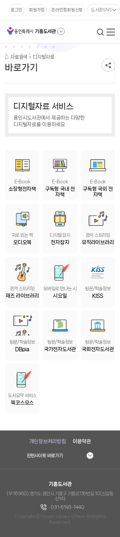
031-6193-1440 (67, 507)
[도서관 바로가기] (61, 31)
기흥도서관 (45, 31)
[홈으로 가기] (6, 57)
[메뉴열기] (111, 32)
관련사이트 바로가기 (45, 455)
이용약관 (82, 441)
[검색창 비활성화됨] (100, 32)
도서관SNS (101, 9)
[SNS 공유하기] (108, 65)
